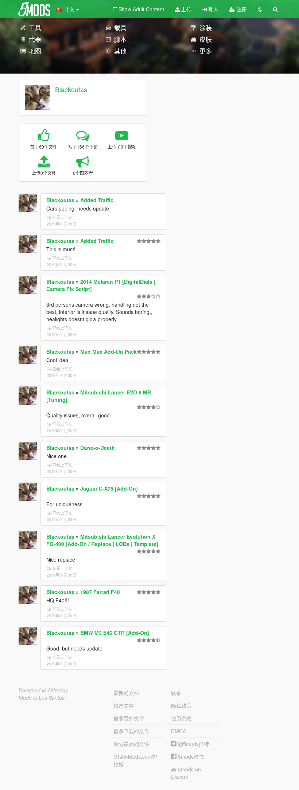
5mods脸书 (190, 756)
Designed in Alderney (43, 690)
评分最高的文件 (131, 743)
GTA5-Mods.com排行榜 (135, 760)
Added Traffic (96, 200)
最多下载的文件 (131, 731)
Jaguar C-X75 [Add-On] (109, 488)
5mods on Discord (186, 773)
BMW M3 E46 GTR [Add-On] (114, 632)
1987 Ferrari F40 (100, 592)
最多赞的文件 (128, 718)
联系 (176, 692)
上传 (185, 9)
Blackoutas (71, 89)
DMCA (178, 731)
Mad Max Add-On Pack (108, 351)
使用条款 (181, 718)
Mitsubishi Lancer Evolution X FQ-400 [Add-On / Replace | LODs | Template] (102, 540)
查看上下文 (62, 217)
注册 (241, 9)
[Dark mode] (260, 9)
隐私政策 (181, 705)
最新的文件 (126, 692)
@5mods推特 (192, 743)
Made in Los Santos (42, 697)
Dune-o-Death (97, 447)
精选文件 (123, 705)
